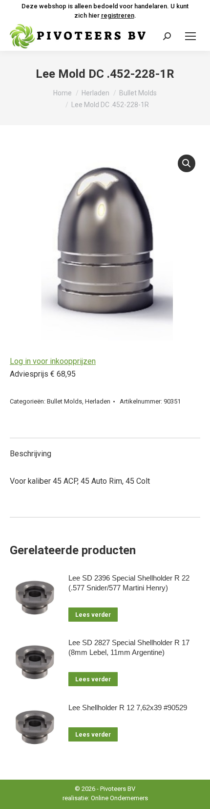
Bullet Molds (64, 401)
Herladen (97, 401)
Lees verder (93, 614)
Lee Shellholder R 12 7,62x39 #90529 (127, 707)
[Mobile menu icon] (190, 36)
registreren (117, 15)
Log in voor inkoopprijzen (53, 361)
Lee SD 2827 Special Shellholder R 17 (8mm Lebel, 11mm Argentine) (128, 647)
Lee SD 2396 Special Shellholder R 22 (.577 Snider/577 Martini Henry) (128, 583)
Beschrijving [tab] (30, 453)
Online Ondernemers (119, 798)
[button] (186, 163)
